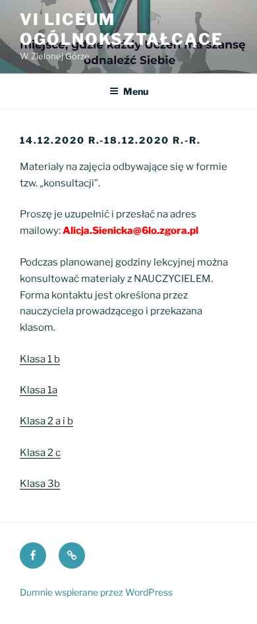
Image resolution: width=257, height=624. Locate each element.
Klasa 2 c (40, 453)
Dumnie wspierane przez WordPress (96, 592)
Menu (135, 91)
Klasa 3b (40, 484)
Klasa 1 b (40, 359)
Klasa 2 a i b (46, 421)
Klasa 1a (38, 390)
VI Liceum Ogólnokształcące (121, 29)
